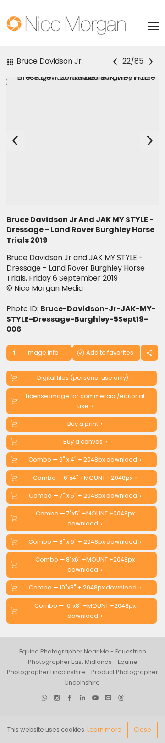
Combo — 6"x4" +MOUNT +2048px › (85, 478)
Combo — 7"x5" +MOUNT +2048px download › (85, 518)
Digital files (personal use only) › (85, 378)
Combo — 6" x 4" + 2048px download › (85, 459)
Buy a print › (85, 424)
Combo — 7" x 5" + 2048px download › (85, 495)
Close (142, 729)
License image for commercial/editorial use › (85, 401)
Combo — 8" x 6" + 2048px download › (85, 542)
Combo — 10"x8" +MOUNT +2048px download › (85, 611)
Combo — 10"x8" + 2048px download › (85, 587)
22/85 (133, 61)
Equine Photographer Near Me (64, 651)
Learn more (104, 729)
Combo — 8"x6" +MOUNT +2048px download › (85, 564)
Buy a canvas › (85, 442)
